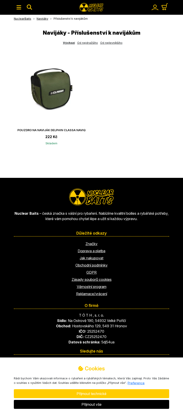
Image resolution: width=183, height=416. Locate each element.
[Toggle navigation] (19, 7)
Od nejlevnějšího (111, 42)
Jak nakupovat (91, 258)
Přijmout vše (91, 404)
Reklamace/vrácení (91, 294)
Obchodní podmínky (91, 265)
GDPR (91, 272)
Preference (136, 383)
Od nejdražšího (87, 42)
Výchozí (69, 42)
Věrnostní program (91, 286)
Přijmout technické (91, 393)
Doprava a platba (91, 251)
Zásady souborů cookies (92, 279)
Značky (91, 244)
